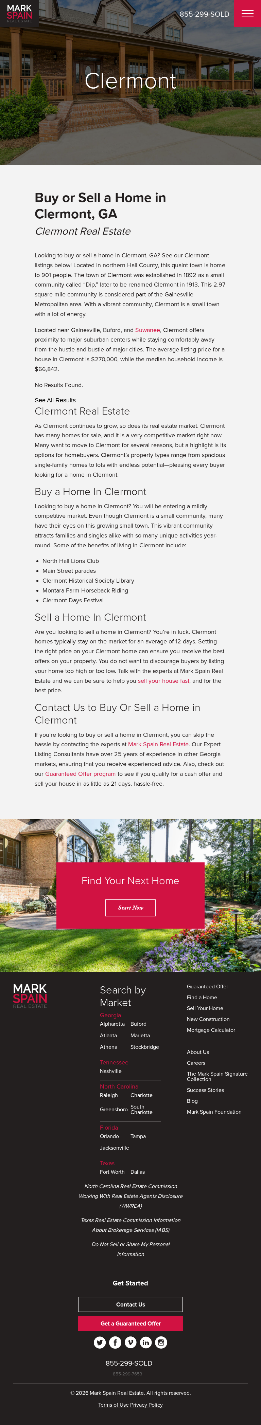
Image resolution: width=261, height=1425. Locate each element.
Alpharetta (112, 1024)
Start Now (130, 908)
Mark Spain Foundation (214, 1112)
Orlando (109, 1137)
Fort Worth (112, 1172)
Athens (108, 1047)
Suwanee (147, 330)
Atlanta (108, 1036)
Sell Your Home (205, 1009)
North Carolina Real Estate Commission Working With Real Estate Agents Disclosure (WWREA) (130, 1196)
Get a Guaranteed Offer (131, 1323)
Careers (196, 1063)
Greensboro (114, 1110)
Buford (138, 1024)
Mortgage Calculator (211, 1030)
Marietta (140, 1036)
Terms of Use (113, 1405)
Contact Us (130, 1304)
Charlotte (141, 1096)
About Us (198, 1052)
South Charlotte (141, 1110)
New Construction (208, 1020)
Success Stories (205, 1091)
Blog (192, 1101)
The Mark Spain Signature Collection (217, 1077)
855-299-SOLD (204, 14)
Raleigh (109, 1096)
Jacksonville (114, 1148)
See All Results (55, 400)
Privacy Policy (146, 1405)
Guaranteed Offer (207, 987)
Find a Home (202, 998)
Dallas (137, 1172)
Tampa (138, 1137)
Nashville (111, 1071)
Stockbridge (144, 1047)
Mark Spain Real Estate (158, 744)
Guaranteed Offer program (80, 774)
